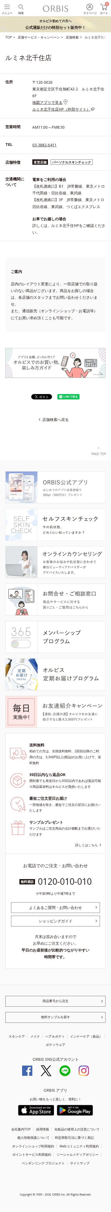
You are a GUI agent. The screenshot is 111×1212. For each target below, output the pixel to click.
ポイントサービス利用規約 (31, 1154)
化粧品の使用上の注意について (77, 1129)
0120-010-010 (65, 881)
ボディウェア (55, 1044)
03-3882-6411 (44, 144)
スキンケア (17, 1036)
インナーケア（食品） (86, 1036)
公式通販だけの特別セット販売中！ (55, 24)
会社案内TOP (21, 1129)
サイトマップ (79, 1163)
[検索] (20, 6)
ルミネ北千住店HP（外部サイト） (61, 109)
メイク (35, 1036)
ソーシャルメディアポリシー (78, 1154)
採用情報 (42, 1129)
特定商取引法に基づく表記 (74, 1137)
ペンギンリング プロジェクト (43, 1163)
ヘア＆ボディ (55, 1036)
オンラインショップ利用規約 (33, 1146)
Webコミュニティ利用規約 (79, 1146)
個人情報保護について (33, 1137)
